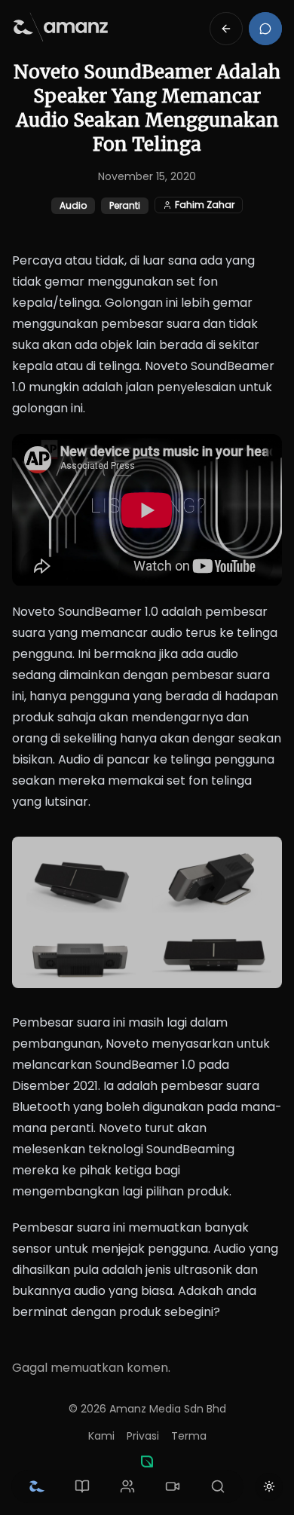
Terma (189, 1435)
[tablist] (127, 1486)
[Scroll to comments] (265, 28)
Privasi (143, 1435)
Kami (101, 1435)
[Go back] (226, 28)
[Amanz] (147, 1461)
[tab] (37, 1486)
